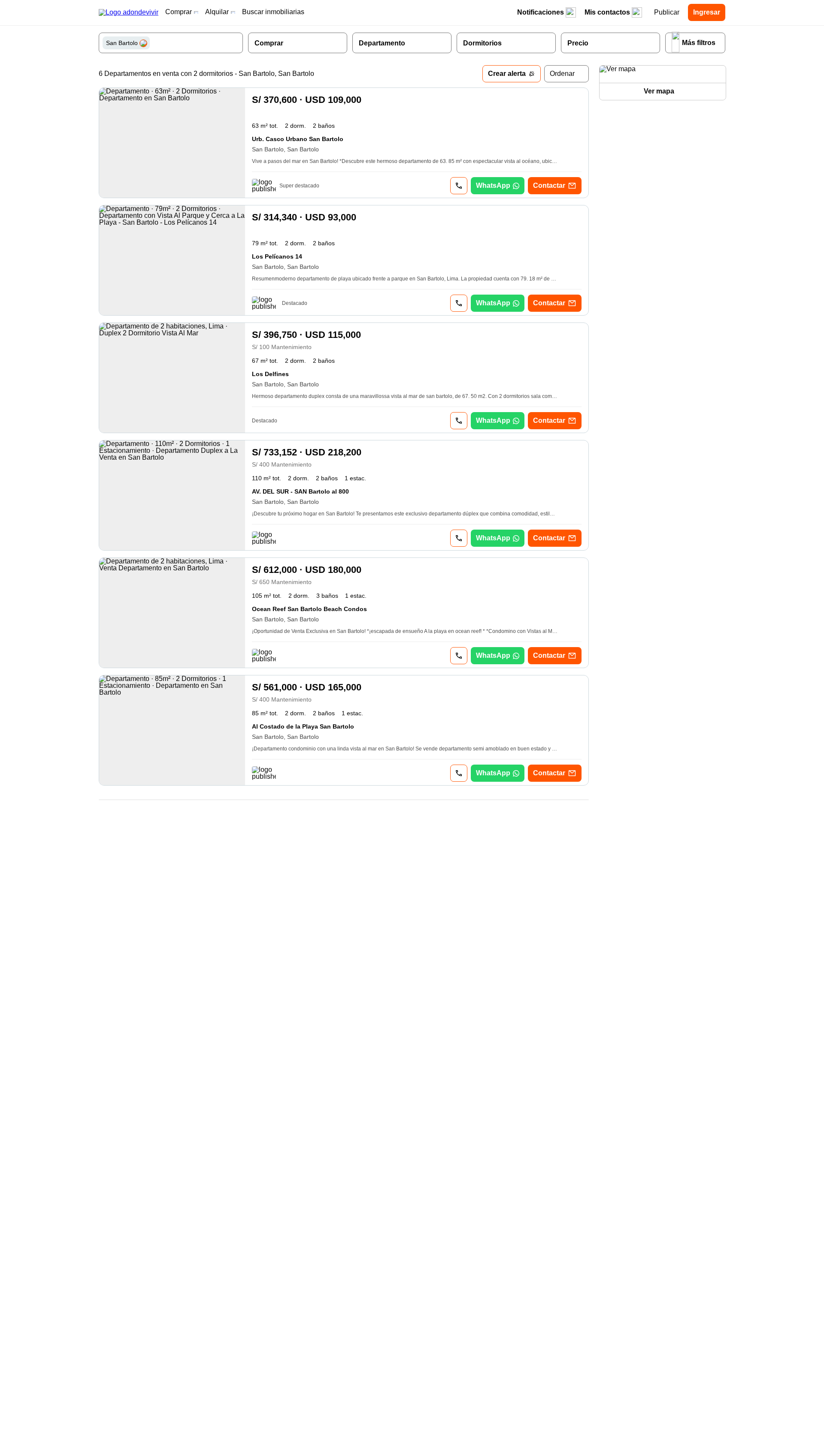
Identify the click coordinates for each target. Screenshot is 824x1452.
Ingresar (706, 12)
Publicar (666, 12)
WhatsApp (493, 185)
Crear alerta (507, 73)
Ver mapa (659, 91)
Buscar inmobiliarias (273, 11)
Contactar (549, 185)
